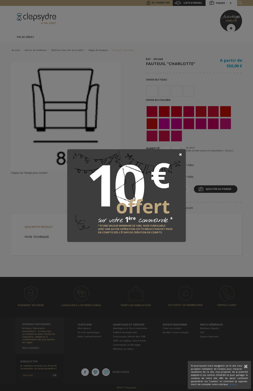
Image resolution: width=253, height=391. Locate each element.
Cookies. (232, 384)
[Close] (180, 154)
